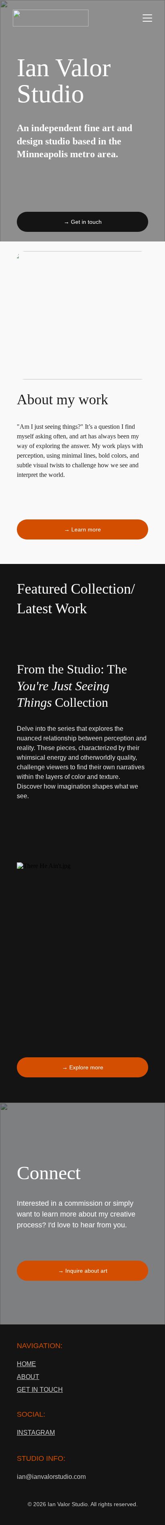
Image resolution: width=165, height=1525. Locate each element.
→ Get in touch (83, 222)
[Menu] (147, 18)
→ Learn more (82, 529)
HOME (26, 1364)
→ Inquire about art (82, 1270)
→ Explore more (82, 1067)
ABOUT (28, 1376)
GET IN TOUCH (40, 1389)
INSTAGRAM (36, 1432)
